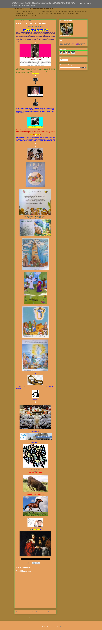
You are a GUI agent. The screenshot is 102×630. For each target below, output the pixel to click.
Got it (89, 3)
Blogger (61, 626)
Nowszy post (19, 612)
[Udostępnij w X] (36, 563)
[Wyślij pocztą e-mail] (33, 563)
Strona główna (36, 612)
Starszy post (51, 612)
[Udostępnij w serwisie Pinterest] (39, 563)
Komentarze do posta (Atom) (38, 617)
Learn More (82, 3)
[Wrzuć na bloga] (34, 563)
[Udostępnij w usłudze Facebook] (37, 563)
